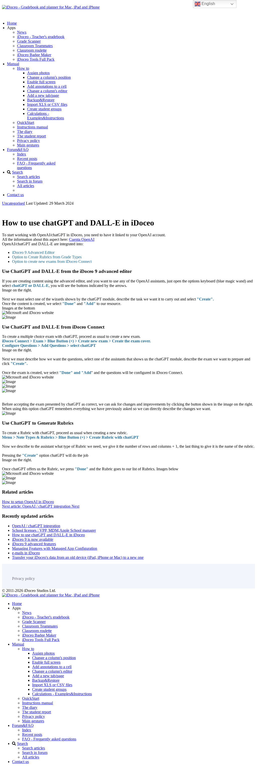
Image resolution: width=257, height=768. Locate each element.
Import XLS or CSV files (47, 104)
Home (12, 23)
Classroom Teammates (35, 46)
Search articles (28, 177)
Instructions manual (32, 127)
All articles (25, 186)
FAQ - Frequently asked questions (49, 739)
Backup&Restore (40, 100)
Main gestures (28, 145)
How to (23, 68)
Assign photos (38, 73)
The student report (31, 136)
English (208, 4)
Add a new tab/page (43, 95)
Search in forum (29, 181)
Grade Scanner (29, 41)
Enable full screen (41, 82)
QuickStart (25, 122)
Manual (13, 64)
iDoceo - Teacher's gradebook (41, 37)
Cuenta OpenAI (81, 239)
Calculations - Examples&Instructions (45, 115)
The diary (24, 131)
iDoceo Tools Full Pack (35, 59)
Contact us (15, 195)
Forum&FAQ (18, 149)
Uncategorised (13, 203)
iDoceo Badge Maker (34, 55)
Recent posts (27, 159)
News (21, 32)
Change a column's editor (47, 91)
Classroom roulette (32, 50)
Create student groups (44, 109)
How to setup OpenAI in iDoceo (28, 502)
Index (21, 154)
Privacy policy (28, 140)
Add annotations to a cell (47, 86)
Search (17, 172)
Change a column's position (49, 77)
